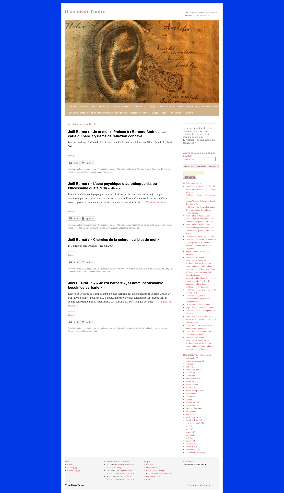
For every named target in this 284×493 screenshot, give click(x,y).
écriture (161, 224)
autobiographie (136, 224)
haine (157, 328)
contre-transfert (192, 369)
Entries (72, 467)
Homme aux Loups (194, 452)
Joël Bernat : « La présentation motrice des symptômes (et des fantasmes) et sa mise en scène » (200, 209)
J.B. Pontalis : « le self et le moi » (199, 304)
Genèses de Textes (153, 476)
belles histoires (150, 224)
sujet (115, 227)
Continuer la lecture (158, 202)
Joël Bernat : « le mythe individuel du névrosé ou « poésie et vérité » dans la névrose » (200, 189)
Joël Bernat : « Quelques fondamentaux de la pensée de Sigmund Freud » (197, 298)
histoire (71, 227)
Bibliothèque (139, 106)
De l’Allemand (151, 467)
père (86, 171)
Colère (132, 268)
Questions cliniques (139, 112)
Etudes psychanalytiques (155, 470)
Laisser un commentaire (100, 171)
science (189, 399)
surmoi (189, 363)
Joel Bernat (166, 168)
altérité (132, 328)
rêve (187, 425)
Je (159, 168)
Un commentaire (90, 331)
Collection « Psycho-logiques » (161, 473)
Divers (155, 112)
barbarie (140, 328)
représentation (192, 417)
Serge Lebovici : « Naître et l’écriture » (201, 307)
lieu (69, 171)
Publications (175, 112)
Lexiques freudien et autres (161, 106)
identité (189, 372)
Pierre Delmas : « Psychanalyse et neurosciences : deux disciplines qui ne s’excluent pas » (201, 319)
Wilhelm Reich (192, 402)
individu (189, 437)
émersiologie (151, 168)
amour (188, 414)
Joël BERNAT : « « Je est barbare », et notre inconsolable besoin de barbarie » (115, 285)
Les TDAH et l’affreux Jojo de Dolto (200, 236)
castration (190, 381)
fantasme (190, 443)
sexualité (190, 375)
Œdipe (189, 366)
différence (140, 268)
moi (74, 171)
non (85, 271)
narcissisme (191, 378)
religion (189, 411)
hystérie (189, 393)
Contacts (189, 112)
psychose (190, 384)
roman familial (106, 227)
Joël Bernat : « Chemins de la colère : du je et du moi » (113, 239)
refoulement (191, 449)
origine (80, 171)
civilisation (149, 328)
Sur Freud (83, 106)
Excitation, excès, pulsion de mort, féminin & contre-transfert (98, 112)
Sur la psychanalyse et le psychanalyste (111, 106)
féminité (189, 387)
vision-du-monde (193, 422)
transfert (189, 446)
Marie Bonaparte (193, 390)
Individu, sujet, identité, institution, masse (197, 106)
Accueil (72, 106)
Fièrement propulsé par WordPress (200, 485)
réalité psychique (193, 360)
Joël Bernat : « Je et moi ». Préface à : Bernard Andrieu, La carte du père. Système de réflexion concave (117, 133)
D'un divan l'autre (85, 11)
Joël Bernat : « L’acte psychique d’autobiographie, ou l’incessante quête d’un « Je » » (112, 185)
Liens (163, 112)
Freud (168, 224)
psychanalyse (192, 408)
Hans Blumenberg (161, 268)
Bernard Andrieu (136, 168)
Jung (92, 227)
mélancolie (191, 357)
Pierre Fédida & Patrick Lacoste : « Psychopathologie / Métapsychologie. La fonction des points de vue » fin (200, 218)
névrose (189, 440)
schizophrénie (192, 405)
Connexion (71, 464)
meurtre (78, 331)
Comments (73, 470)
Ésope (149, 268)
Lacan (188, 431)
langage (189, 434)
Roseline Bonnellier (195, 419)
